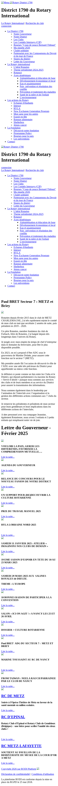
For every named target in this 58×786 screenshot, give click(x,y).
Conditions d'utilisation (43, 774)
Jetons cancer (20, 125)
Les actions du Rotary (18, 100)
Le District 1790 (15, 31)
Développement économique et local (37, 81)
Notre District (20, 36)
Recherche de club (35, 23)
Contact (11, 141)
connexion (6, 26)
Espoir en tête (20, 116)
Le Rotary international (18, 64)
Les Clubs (19, 39)
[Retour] (1, 293)
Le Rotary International (12, 23)
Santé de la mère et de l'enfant (34, 94)
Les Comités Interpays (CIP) (27, 42)
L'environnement (28, 97)
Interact (17, 105)
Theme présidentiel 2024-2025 (28, 70)
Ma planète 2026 (22, 47)
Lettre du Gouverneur (24, 61)
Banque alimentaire (23, 119)
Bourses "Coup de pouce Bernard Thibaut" (35, 45)
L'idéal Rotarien (21, 67)
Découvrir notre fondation (26, 130)
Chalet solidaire (21, 50)
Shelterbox (19, 122)
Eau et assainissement (30, 83)
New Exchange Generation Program (31, 111)
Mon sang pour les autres (26, 114)
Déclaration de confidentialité (15, 774)
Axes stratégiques (22, 75)
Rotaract (18, 72)
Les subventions (21, 139)
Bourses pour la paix (24, 136)
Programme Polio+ (23, 133)
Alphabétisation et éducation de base (37, 78)
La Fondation (14, 127)
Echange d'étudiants (23, 103)
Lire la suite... (8, 457)
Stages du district (22, 58)
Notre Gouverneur (23, 34)
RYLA (17, 108)
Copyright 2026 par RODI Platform (18, 769)
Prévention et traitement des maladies (38, 92)
